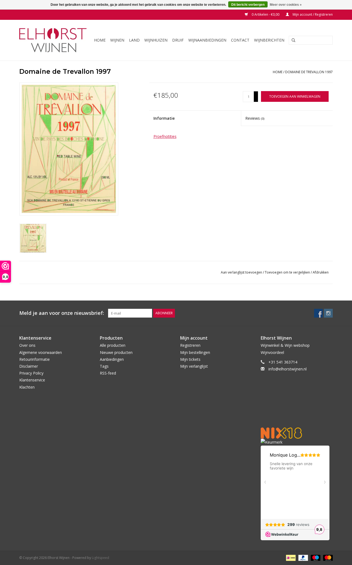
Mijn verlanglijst (194, 366)
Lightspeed (100, 557)
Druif (178, 40)
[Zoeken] (291, 40)
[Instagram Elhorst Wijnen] (328, 313)
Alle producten (112, 345)
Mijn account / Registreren (312, 14)
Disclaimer (28, 366)
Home (100, 40)
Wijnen (117, 40)
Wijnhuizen (155, 40)
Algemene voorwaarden (40, 352)
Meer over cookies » (286, 5)
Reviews (254, 118)
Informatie (164, 118)
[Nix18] (297, 433)
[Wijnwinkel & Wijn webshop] (53, 40)
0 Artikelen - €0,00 (265, 14)
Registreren (190, 345)
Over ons (27, 345)
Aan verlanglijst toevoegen (242, 272)
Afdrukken (321, 272)
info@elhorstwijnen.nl (287, 369)
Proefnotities (165, 136)
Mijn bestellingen (195, 352)
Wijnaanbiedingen (207, 40)
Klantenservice (32, 380)
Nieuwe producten (116, 352)
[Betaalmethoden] (290, 557)
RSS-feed (108, 373)
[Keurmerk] (297, 442)
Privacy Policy (31, 373)
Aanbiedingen (112, 359)
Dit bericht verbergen (248, 5)
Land (134, 40)
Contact (240, 40)
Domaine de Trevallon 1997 (309, 72)
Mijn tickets (190, 359)
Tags (104, 366)
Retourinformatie (34, 359)
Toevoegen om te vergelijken (288, 272)
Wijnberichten (269, 40)
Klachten (27, 387)
